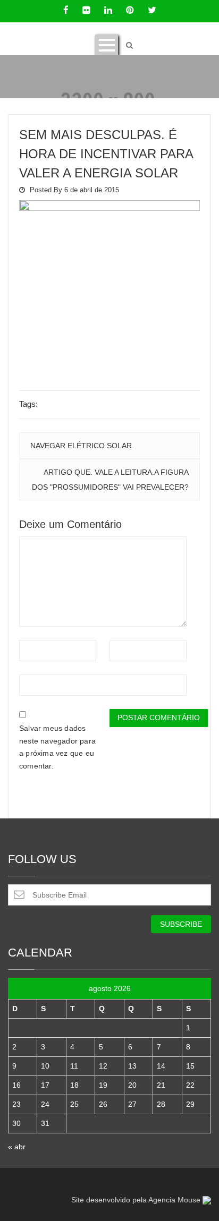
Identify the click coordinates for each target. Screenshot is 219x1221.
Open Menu (106, 45)
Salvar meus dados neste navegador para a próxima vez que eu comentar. (57, 747)
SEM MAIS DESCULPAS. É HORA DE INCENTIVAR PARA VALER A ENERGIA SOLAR (106, 153)
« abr (17, 1146)
